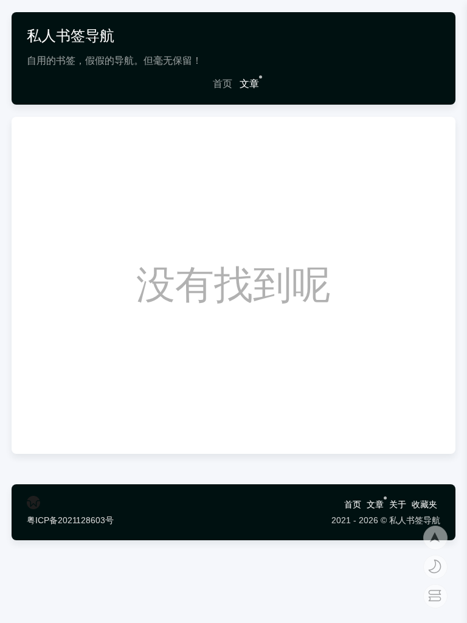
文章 (249, 83)
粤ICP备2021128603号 (70, 520)
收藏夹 (424, 504)
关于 (397, 504)
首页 (222, 83)
